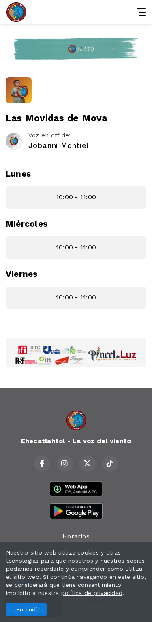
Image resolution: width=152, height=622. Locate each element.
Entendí (26, 609)
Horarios (76, 536)
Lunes (18, 174)
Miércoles (26, 224)
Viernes (22, 274)
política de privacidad (91, 593)
